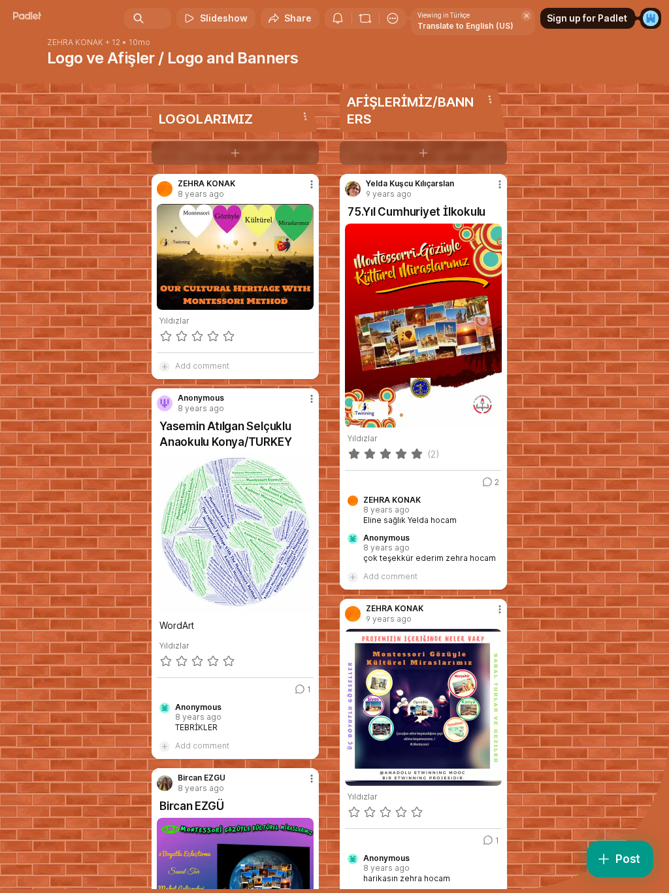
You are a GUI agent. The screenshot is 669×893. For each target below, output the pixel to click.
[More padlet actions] (393, 18)
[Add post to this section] (235, 153)
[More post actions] (303, 189)
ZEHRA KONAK (75, 42)
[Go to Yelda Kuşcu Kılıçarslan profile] (353, 189)
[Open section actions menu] (305, 116)
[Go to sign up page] (650, 18)
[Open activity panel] (338, 18)
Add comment (202, 366)
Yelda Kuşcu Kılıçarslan (410, 183)
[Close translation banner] (526, 15)
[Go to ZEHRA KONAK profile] (164, 189)
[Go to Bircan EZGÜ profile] (164, 783)
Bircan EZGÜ (201, 778)
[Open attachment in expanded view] (235, 257)
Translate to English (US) (465, 26)
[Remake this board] (365, 18)
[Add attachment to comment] (165, 366)
